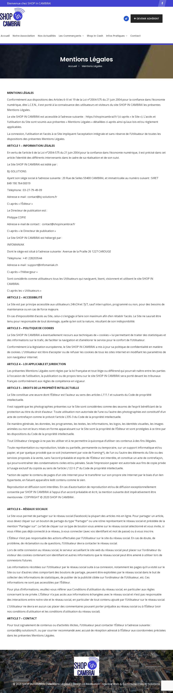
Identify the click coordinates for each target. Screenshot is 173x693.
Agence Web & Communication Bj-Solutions (131, 684)
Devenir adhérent (148, 18)
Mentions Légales (92, 66)
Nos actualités (47, 35)
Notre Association (24, 35)
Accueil (72, 66)
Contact (135, 35)
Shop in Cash (95, 35)
